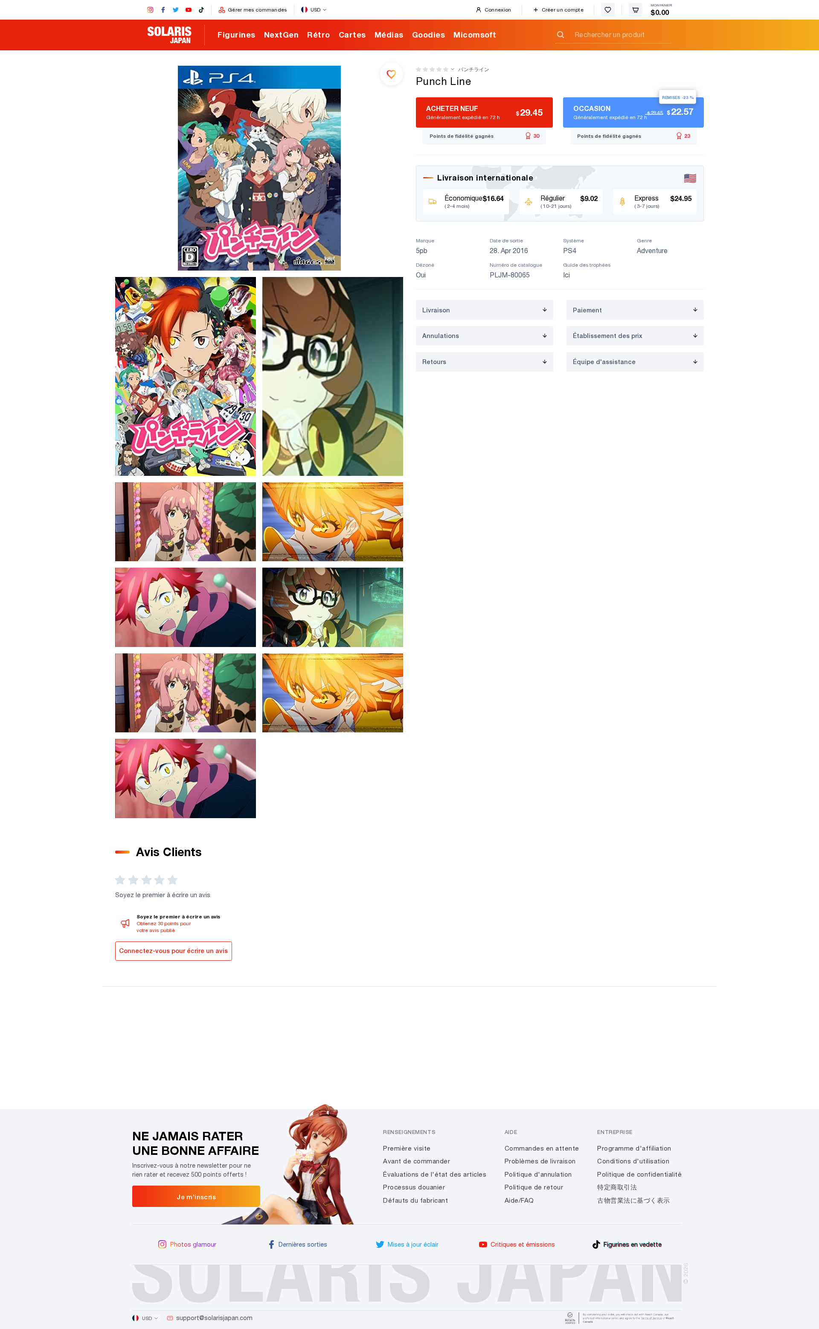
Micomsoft (475, 34)
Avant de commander (416, 1161)
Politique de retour (534, 1187)
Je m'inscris (196, 1197)
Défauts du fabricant (415, 1200)
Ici (566, 275)
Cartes (352, 34)
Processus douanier (414, 1187)
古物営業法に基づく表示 (633, 1200)
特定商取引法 (617, 1187)
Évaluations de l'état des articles (434, 1174)
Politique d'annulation (538, 1174)
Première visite (407, 1148)
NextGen (281, 34)
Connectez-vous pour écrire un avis (173, 950)
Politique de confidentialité (639, 1174)
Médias (389, 34)
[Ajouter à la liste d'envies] (391, 73)
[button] (432, 69)
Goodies (428, 34)
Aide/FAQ (519, 1200)
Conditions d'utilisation (633, 1161)
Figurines (237, 34)
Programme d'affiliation (634, 1148)
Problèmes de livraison (540, 1161)
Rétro (318, 34)
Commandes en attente (542, 1148)
